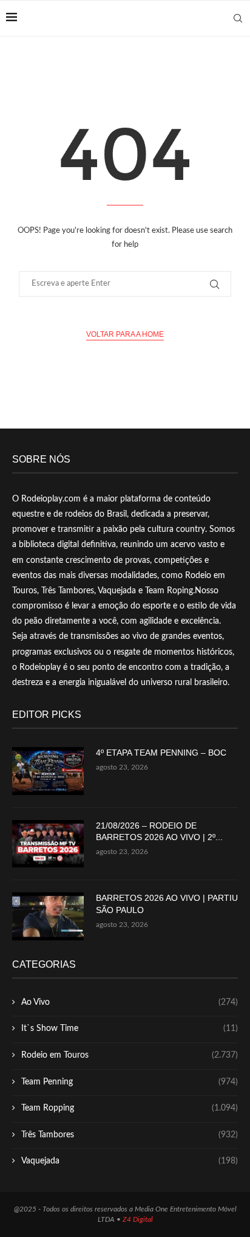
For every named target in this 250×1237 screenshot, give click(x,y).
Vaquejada (129, 1161)
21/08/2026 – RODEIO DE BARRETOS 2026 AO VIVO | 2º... (159, 831)
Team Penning (129, 1082)
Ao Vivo (129, 1002)
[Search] (238, 18)
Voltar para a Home (125, 334)
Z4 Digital (138, 1219)
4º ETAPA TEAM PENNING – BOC (161, 752)
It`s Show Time (129, 1028)
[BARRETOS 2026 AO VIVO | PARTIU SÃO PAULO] (48, 916)
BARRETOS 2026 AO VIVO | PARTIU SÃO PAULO (167, 904)
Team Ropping (129, 1108)
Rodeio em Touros (129, 1055)
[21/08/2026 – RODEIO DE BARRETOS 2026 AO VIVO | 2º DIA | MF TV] (48, 844)
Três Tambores (129, 1135)
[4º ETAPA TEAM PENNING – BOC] (48, 771)
